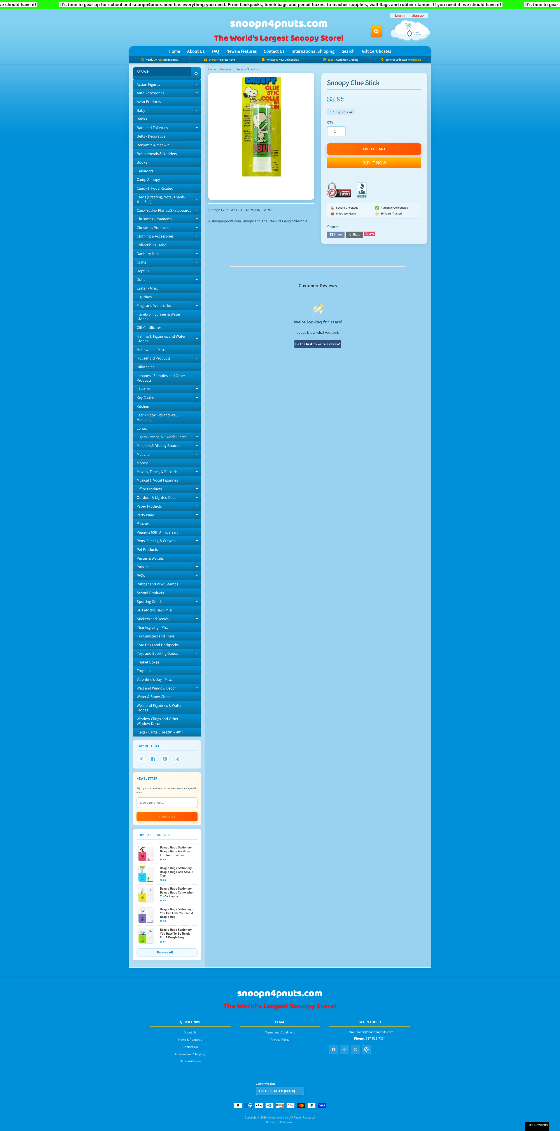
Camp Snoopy (148, 179)
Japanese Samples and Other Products (161, 378)
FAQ (215, 51)
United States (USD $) (277, 1091)
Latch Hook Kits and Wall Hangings (157, 417)
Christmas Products (169, 228)
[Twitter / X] (355, 1049)
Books (169, 163)
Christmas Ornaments (169, 219)
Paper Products (169, 507)
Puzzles (169, 567)
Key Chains (169, 398)
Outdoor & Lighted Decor (169, 498)
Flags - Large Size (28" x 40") (160, 732)
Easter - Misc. (147, 288)
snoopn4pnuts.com (278, 1117)
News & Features (190, 1040)
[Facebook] (153, 759)
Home (174, 51)
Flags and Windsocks (169, 306)
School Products (150, 592)
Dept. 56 (143, 270)
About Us (195, 51)
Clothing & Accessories (169, 237)
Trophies (144, 670)
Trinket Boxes (148, 662)
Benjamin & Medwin (153, 144)
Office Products (169, 489)
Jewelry (169, 389)
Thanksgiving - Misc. (153, 627)
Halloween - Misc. (151, 349)
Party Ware (169, 515)
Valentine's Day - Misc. (155, 679)
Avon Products (149, 101)
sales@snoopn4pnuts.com (375, 1032)
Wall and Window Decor (169, 689)
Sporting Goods (169, 602)
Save (371, 233)
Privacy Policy (279, 1040)
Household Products (169, 359)
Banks (142, 118)
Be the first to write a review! (317, 344)
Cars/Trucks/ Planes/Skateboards (169, 211)
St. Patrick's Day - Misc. (155, 610)
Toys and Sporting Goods (169, 654)
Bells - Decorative (151, 136)
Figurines (144, 296)
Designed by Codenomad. (280, 1122)
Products (226, 69)
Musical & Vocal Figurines (157, 480)
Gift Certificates (376, 51)
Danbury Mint (169, 254)
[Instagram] (177, 759)
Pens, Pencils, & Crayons (169, 541)
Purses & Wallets (150, 558)
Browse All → (167, 952)
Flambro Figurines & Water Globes (158, 316)
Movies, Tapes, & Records (169, 472)
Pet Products (147, 549)
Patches (143, 523)
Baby (169, 111)
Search (348, 51)
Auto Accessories (169, 93)
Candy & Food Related (169, 189)
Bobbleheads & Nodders (157, 153)
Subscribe (167, 817)
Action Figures (169, 85)
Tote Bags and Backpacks (157, 644)
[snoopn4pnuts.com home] (280, 1009)
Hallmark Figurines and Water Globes (169, 339)
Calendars (145, 170)
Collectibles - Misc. (152, 244)
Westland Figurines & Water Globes (159, 708)
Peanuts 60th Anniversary (157, 532)
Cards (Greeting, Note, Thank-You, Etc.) (169, 199)
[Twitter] (141, 759)
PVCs (169, 576)
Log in (400, 15)
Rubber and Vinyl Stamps (157, 583)
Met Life (169, 455)
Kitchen (169, 407)
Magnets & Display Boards (169, 446)
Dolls (169, 280)
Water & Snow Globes (154, 696)
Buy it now (374, 163)
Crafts (169, 263)
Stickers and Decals (169, 619)
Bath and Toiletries (169, 128)
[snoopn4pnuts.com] (278, 31)
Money (142, 462)
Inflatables (145, 366)
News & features (241, 51)
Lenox (142, 428)
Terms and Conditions (280, 1032)
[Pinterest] (165, 759)
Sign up (418, 15)
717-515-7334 (375, 1038)
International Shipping (313, 51)
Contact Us (274, 51)
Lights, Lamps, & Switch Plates (169, 437)
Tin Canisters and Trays (155, 636)
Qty (330, 122)
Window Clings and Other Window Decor (157, 721)
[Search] (196, 74)
